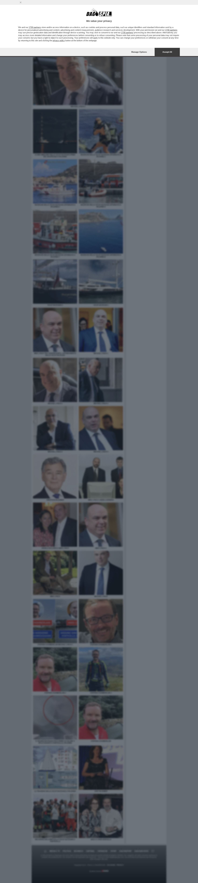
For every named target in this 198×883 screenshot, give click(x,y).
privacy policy (59, 40)
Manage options (139, 52)
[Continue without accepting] (20, 2)
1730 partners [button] (35, 27)
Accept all (167, 52)
